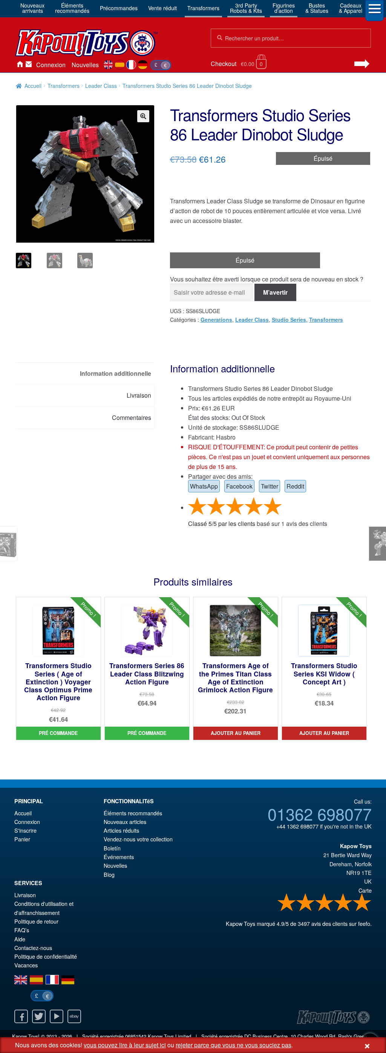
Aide (19, 939)
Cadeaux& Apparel (350, 8)
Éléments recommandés (133, 813)
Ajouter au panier (235, 733)
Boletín (112, 848)
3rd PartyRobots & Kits (246, 8)
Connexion (51, 64)
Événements (119, 857)
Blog (109, 874)
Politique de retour (36, 921)
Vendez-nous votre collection (138, 839)
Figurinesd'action (284, 8)
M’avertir (275, 292)
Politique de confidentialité (45, 956)
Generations (216, 319)
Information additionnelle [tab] (115, 373)
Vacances (26, 965)
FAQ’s (21, 930)
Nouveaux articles (125, 821)
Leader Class (101, 85)
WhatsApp (204, 486)
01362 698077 (320, 813)
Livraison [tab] (139, 395)
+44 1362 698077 (297, 826)
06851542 (135, 1036)
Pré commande (58, 733)
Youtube (56, 1016)
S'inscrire (25, 830)
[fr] (131, 65)
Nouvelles (85, 64)
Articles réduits (121, 830)
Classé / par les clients (221, 523)
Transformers (203, 8)
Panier (22, 839)
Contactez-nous (28, 65)
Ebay (74, 1016)
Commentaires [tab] (131, 417)
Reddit (295, 486)
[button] (143, 116)
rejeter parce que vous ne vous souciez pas (233, 1045)
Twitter (269, 486)
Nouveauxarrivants (32, 8)
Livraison (25, 895)
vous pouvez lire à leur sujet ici (125, 1045)
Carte (365, 890)
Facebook (239, 486)
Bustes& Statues (316, 8)
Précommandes (119, 8)
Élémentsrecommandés (72, 8)
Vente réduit (162, 8)
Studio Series (289, 319)
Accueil (19, 65)
